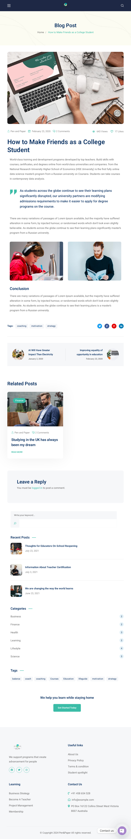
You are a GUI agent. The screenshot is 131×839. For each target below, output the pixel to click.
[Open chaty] (122, 830)
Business (66, 616)
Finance (19, 400)
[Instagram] (26, 770)
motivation (36, 326)
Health (66, 632)
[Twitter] (19, 770)
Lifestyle (66, 648)
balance (16, 679)
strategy (51, 326)
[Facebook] (12, 770)
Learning (66, 640)
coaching (21, 326)
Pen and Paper (18, 131)
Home (40, 32)
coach (28, 679)
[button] (122, 6)
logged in (37, 488)
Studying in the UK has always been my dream (34, 442)
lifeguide (83, 679)
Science (66, 656)
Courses (54, 679)
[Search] (15, 523)
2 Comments (63, 131)
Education (68, 679)
